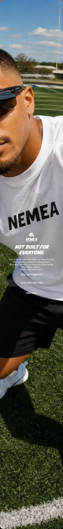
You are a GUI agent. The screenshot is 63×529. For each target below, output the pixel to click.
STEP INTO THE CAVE (31, 283)
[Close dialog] (60, 2)
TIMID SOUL (31, 293)
